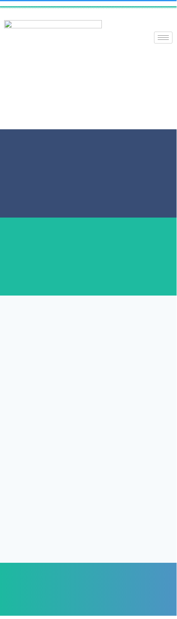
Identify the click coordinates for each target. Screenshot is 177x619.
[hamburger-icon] (163, 38)
